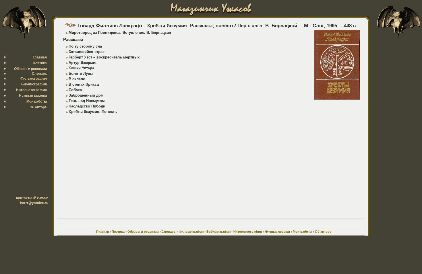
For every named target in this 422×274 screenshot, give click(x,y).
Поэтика (40, 63)
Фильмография (33, 79)
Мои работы (36, 101)
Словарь (39, 74)
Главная (40, 57)
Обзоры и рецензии (30, 69)
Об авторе (38, 107)
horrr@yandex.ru (34, 203)
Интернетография (31, 90)
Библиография (34, 84)
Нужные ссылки (33, 96)
